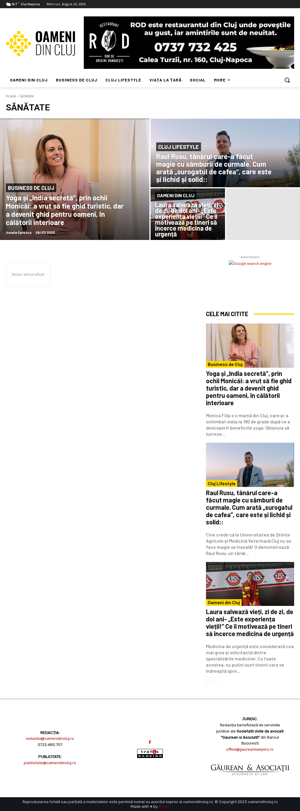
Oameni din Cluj (176, 195)
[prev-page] (209, 680)
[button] (287, 80)
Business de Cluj (31, 188)
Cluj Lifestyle (178, 147)
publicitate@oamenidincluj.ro (50, 763)
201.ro (163, 806)
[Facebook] (150, 742)
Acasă (11, 95)
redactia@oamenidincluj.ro (50, 738)
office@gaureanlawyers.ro (250, 749)
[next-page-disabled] (219, 680)
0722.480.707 (50, 744)
